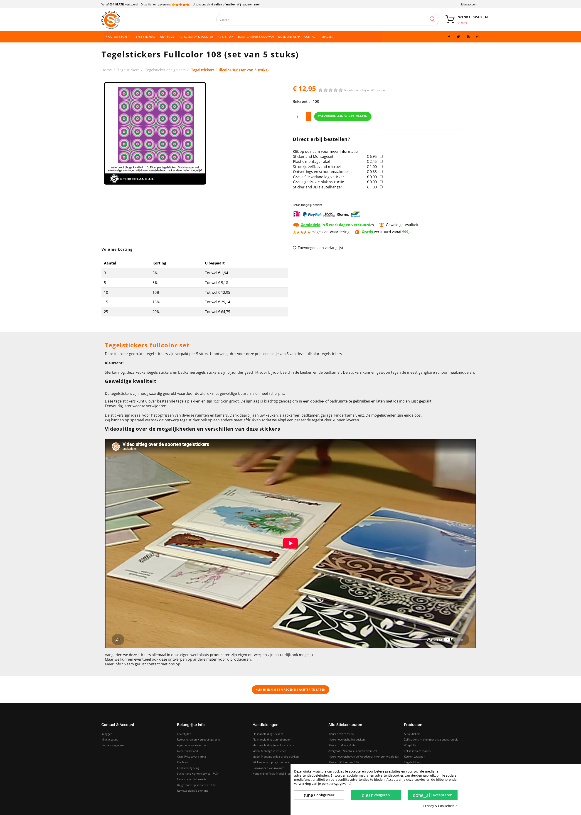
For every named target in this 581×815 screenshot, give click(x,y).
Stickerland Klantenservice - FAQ (197, 773)
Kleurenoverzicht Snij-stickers (347, 739)
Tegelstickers (412, 762)
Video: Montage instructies (269, 751)
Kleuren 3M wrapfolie (341, 745)
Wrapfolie (410, 745)
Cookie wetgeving (188, 768)
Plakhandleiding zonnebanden (271, 739)
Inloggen (106, 734)
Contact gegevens (112, 745)
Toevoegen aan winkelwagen (343, 116)
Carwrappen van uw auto (268, 768)
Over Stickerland (187, 751)
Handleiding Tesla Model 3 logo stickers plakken (283, 773)
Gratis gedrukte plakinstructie (318, 181)
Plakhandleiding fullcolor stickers (273, 745)
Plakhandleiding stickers (268, 734)
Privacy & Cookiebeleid (440, 806)
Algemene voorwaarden (192, 745)
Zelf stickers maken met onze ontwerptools (431, 739)
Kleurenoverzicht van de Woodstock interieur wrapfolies (363, 756)
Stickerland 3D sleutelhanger (317, 187)
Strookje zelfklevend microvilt (318, 166)
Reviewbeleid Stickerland (192, 791)
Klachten (182, 762)
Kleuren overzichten (341, 734)
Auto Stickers (412, 734)
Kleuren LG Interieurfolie (343, 762)
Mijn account (469, 4)
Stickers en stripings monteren (272, 762)
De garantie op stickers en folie (196, 785)
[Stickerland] (147, 19)
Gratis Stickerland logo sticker (318, 176)
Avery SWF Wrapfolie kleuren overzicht (352, 751)
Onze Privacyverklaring (191, 756)
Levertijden (184, 734)
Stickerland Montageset (313, 156)
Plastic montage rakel (311, 161)
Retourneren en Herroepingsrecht (198, 739)
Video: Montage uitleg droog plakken (276, 756)
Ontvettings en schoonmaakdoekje (322, 171)
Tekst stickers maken (417, 751)
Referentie (301, 101)
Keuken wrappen (414, 756)
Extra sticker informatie (192, 779)
